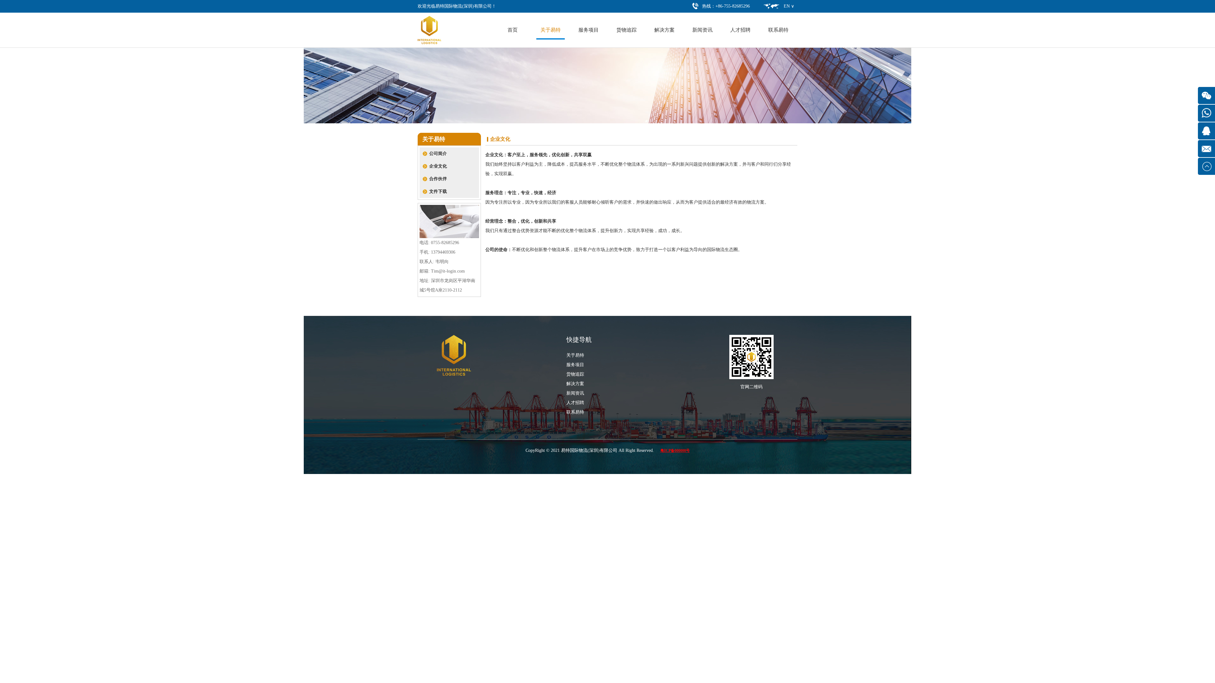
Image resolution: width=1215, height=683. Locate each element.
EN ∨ (789, 6)
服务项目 (588, 30)
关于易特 (550, 30)
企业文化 (438, 166)
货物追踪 (626, 30)
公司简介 (438, 153)
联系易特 (778, 30)
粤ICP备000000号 (675, 450)
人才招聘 (740, 30)
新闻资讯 (702, 30)
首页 (513, 30)
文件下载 (438, 191)
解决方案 (664, 30)
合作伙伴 (438, 178)
